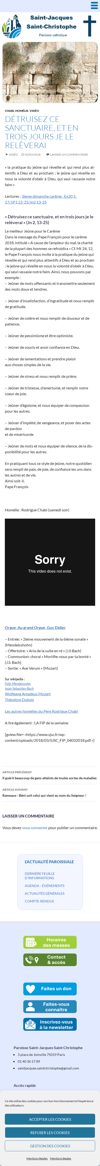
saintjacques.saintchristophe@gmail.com (48, 1068)
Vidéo (34, 111)
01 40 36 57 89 (29, 1061)
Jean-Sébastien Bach (19, 688)
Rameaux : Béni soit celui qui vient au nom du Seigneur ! (44, 792)
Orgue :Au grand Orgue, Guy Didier (35, 627)
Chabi (9, 111)
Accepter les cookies (50, 1119)
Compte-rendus (39, 901)
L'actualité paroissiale (49, 861)
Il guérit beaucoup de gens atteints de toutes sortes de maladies (49, 775)
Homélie (21, 111)
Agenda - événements (44, 886)
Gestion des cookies (50, 1146)
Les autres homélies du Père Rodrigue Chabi (41, 711)
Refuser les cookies (50, 1132)
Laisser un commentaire (69, 154)
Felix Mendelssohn (18, 684)
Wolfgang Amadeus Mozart (28, 693)
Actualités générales (44, 893)
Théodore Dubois (19, 699)
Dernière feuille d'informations (40, 875)
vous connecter (35, 827)
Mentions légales (37, 1158)
